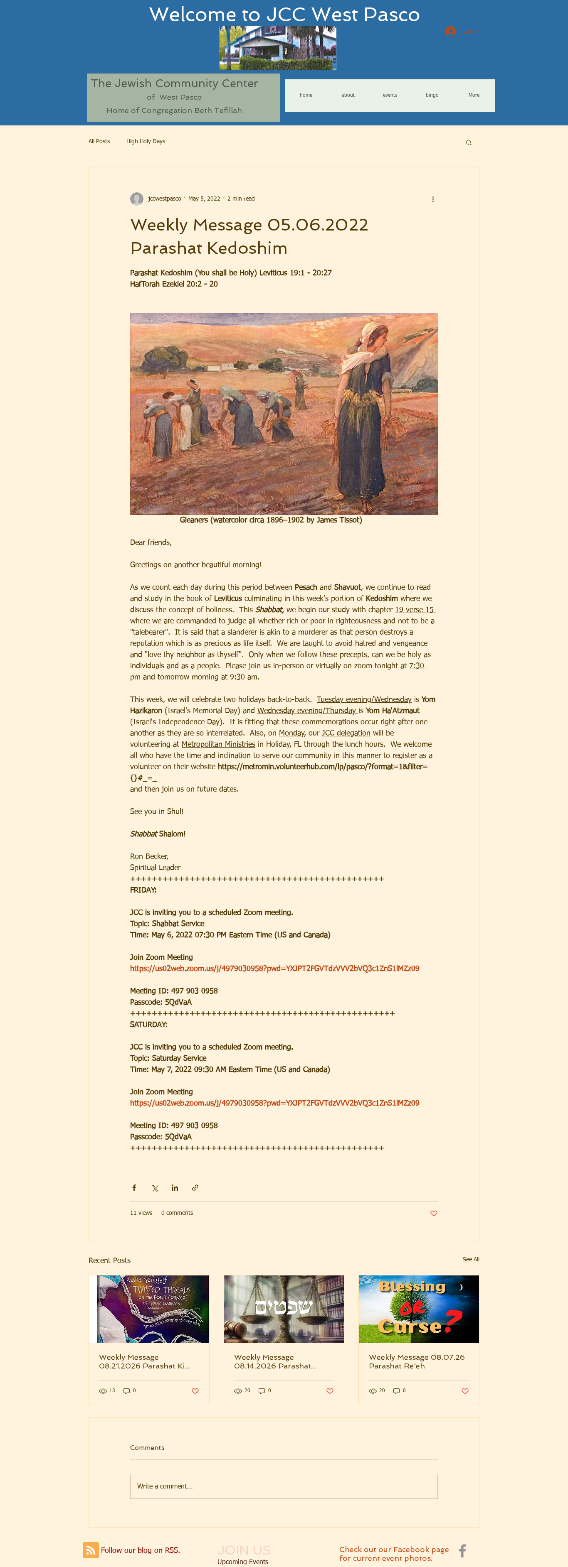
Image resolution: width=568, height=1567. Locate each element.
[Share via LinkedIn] (175, 1188)
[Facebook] (462, 1551)
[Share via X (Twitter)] (154, 1188)
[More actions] (433, 199)
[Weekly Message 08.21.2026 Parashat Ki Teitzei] (149, 1309)
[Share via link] (195, 1188)
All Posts (99, 142)
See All (471, 1260)
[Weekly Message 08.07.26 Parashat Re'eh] (419, 1309)
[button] (469, 142)
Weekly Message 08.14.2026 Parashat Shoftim (272, 1361)
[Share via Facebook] (134, 1188)
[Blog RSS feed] (91, 1550)
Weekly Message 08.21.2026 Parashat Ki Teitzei (142, 1361)
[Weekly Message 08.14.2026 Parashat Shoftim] (284, 1309)
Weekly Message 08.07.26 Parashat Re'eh (417, 1361)
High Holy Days (145, 142)
